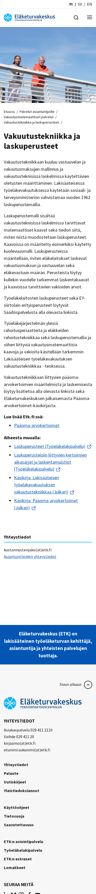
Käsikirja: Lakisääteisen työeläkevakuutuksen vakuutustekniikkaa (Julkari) (41, 485)
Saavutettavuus (19, 824)
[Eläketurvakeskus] (29, 17)
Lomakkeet (14, 867)
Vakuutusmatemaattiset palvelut (29, 117)
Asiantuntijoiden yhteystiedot (30, 556)
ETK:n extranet (18, 858)
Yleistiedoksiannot (21, 790)
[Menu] (89, 18)
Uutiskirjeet (15, 781)
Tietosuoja (14, 816)
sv (80, 4)
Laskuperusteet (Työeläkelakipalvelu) (49, 446)
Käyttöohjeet (16, 807)
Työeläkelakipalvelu (23, 850)
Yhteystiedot (16, 764)
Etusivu (9, 111)
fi (71, 4)
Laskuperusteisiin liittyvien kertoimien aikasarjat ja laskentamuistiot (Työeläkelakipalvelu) (50, 462)
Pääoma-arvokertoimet (36, 425)
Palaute (11, 773)
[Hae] (76, 17)
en (89, 4)
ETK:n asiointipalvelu (23, 841)
